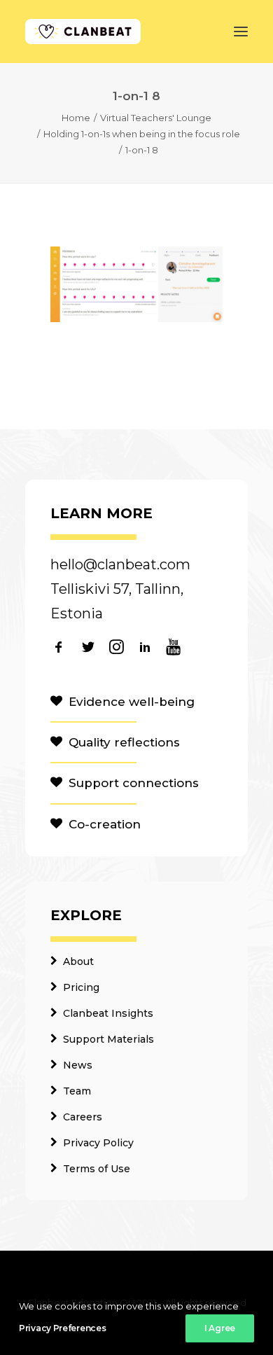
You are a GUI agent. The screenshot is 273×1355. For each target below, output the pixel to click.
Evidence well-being (132, 702)
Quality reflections (124, 742)
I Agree (219, 1328)
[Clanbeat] (83, 31)
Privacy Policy (98, 1143)
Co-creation (105, 824)
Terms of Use (96, 1168)
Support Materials (108, 1039)
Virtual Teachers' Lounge (155, 117)
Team (77, 1091)
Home (76, 117)
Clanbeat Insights (108, 1013)
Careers (82, 1117)
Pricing (81, 987)
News (77, 1065)
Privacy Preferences (62, 1328)
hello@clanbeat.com (120, 564)
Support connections (134, 783)
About (78, 961)
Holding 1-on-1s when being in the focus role (141, 133)
